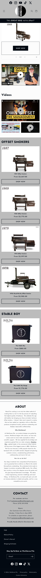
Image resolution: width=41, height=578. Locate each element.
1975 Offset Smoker (20, 254)
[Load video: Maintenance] (30, 127)
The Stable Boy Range (20, 385)
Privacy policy (23, 572)
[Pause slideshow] (37, 57)
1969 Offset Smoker (20, 214)
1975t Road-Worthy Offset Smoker (20, 293)
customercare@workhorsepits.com (22, 501)
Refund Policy (8, 535)
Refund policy (33, 572)
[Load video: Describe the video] (20, 110)
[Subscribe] (32, 556)
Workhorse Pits (13, 572)
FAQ (5, 530)
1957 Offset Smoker (20, 174)
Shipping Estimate (10, 544)
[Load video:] (20, 74)
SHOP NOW (20, 48)
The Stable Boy (20, 346)
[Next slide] (25, 57)
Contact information (21, 575)
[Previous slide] (16, 57)
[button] (4, 11)
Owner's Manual (9, 539)
